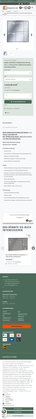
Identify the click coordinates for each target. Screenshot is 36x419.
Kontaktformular (7, 313)
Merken (8, 112)
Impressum (21, 318)
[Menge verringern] (30, 97)
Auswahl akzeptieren (18, 415)
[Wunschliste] (27, 3)
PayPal (7, 401)
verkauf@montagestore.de (11, 283)
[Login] (19, 3)
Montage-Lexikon (7, 317)
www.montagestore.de (10, 285)
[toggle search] (25, 3)
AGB (19, 311)
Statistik (7, 396)
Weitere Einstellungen (8, 405)
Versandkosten (16, 90)
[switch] (3, 416)
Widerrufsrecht (6, 320)
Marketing (8, 398)
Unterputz (16, 11)
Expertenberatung (25, 1)
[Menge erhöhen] (30, 94)
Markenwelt (21, 320)
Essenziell (7, 394)
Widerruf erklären (16, 326)
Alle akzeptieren (18, 408)
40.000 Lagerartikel (8, 1)
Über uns (5, 311)
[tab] (18, 123)
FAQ (4, 315)
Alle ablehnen (18, 412)
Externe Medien (9, 400)
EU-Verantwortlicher (10, 127)
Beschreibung (7, 123)
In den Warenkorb (18, 101)
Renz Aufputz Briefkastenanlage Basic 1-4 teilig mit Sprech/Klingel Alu (17, 255)
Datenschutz (21, 316)
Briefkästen (8, 11)
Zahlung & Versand (22, 314)
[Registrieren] (22, 3)
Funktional (8, 403)
